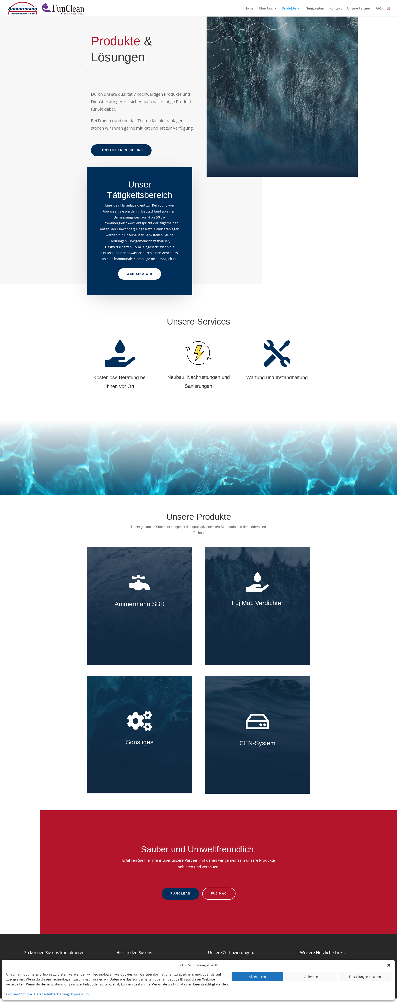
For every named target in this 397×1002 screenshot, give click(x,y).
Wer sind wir (139, 273)
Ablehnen (311, 977)
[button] (389, 965)
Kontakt (336, 8)
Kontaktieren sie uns (121, 150)
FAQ (378, 8)
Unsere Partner (358, 8)
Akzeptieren (257, 977)
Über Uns (266, 8)
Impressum (80, 994)
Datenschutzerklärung (51, 994)
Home (249, 8)
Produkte (289, 8)
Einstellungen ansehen (365, 977)
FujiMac (219, 893)
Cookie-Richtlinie (19, 994)
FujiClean (180, 893)
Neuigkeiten (315, 8)
